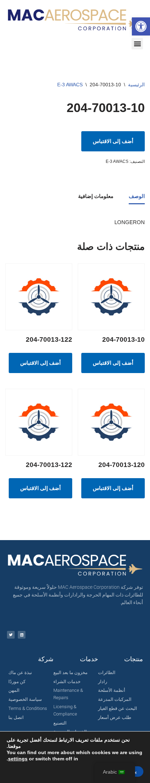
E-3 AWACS (70, 84)
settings (18, 758)
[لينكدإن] (21, 635)
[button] (141, 26)
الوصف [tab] (137, 196)
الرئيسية (136, 84)
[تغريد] (11, 635)
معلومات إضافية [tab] (95, 196)
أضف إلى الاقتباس (113, 141)
